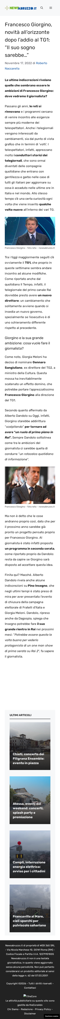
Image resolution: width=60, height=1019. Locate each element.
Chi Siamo (13, 1009)
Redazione (27, 1009)
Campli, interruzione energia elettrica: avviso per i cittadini (29, 866)
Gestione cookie (51, 1016)
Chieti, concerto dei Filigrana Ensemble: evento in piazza (28, 758)
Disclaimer (30, 1013)
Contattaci (30, 987)
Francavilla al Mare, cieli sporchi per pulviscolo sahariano (29, 920)
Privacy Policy (43, 1009)
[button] (41, 8)
